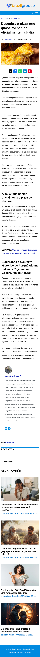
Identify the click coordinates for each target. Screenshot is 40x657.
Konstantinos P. (9, 39)
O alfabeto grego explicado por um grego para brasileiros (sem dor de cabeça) (18, 551)
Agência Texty (10, 596)
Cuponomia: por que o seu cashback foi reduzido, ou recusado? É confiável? (19, 507)
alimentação (9, 443)
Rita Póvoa (9, 635)
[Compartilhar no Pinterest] (30, 71)
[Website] (9, 428)
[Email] (6, 428)
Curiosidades (15, 18)
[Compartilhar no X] (10, 71)
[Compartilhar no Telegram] (25, 71)
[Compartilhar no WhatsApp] (20, 71)
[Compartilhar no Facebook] (15, 71)
